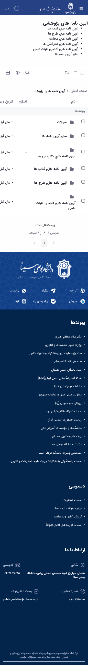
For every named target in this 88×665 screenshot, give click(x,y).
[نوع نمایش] (8, 72)
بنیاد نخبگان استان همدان (66, 369)
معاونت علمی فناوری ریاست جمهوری (60, 394)
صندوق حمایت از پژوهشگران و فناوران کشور (56, 353)
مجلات (62, 122)
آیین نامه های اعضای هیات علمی (55, 49)
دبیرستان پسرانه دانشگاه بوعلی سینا (60, 452)
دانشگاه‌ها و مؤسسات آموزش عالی (61, 428)
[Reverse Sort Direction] (67, 72)
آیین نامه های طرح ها (63, 34)
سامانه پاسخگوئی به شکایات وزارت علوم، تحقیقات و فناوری (46, 461)
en (7, 8)
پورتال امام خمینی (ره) (68, 403)
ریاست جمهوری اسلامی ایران (64, 419)
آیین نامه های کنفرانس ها (60, 44)
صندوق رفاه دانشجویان (68, 361)
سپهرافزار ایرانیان (28, 657)
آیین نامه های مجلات (63, 39)
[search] (27, 72)
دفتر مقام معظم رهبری (68, 336)
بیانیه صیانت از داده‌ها (68, 508)
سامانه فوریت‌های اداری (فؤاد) (64, 525)
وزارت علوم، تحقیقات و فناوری (63, 345)
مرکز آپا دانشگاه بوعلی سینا (66, 444)
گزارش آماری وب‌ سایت (68, 516)
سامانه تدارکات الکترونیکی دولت (63, 411)
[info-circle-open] (18, 72)
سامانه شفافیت (73, 500)
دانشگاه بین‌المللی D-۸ (68, 386)
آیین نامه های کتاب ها (63, 29)
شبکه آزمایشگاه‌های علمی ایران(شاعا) (60, 378)
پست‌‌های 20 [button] (43, 225)
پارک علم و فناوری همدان (67, 436)
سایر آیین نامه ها (66, 54)
